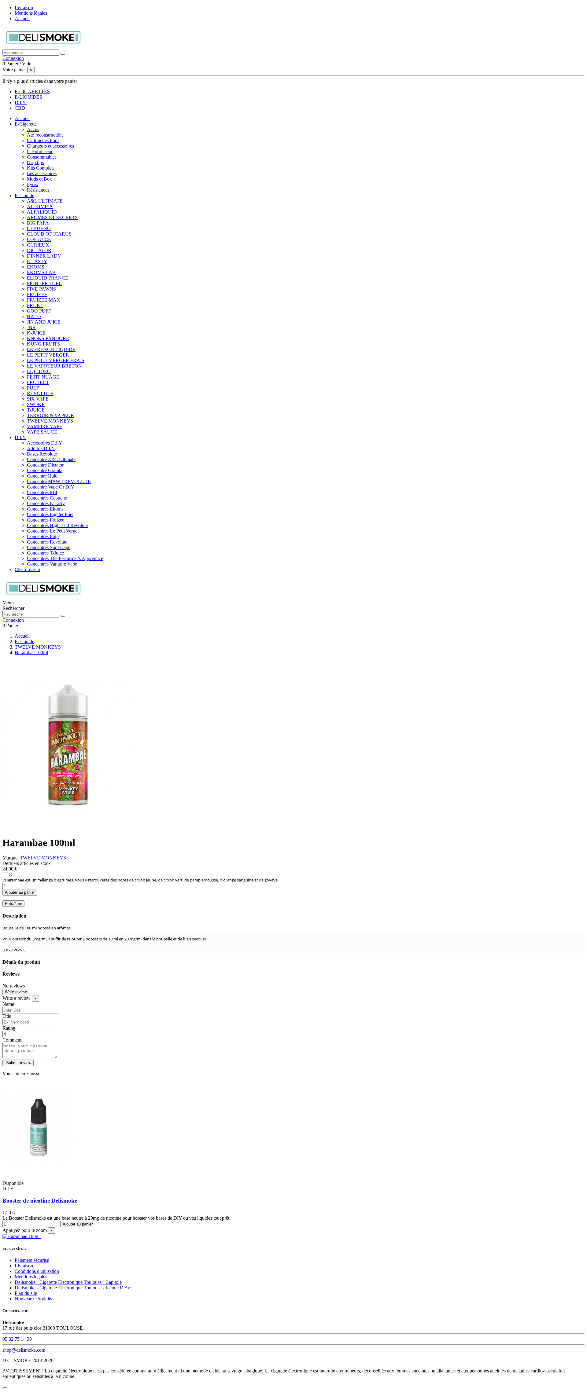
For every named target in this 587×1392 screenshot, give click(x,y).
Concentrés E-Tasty (46, 503)
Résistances (38, 189)
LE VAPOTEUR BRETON (54, 365)
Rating (8, 1028)
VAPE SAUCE (42, 431)
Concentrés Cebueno (47, 497)
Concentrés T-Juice (45, 552)
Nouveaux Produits (33, 1298)
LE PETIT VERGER (48, 354)
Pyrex (32, 184)
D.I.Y (20, 437)
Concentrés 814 (42, 492)
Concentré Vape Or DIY (50, 486)
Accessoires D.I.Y (44, 442)
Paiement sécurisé (32, 1260)
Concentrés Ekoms (45, 508)
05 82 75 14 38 (17, 1339)
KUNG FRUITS (43, 343)
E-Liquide (24, 195)
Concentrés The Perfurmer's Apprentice (65, 558)
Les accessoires (42, 173)
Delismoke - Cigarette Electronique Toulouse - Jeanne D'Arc (73, 1287)
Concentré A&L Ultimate (51, 459)
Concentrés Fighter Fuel (50, 514)
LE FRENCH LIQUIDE (51, 349)
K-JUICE (36, 332)
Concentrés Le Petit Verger (53, 530)
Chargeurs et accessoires (50, 145)
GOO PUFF (39, 310)
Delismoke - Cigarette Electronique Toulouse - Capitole (68, 1282)
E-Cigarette (26, 123)
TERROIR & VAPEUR (50, 415)
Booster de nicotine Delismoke (39, 1200)
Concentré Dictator (45, 464)
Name (8, 1004)
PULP (33, 387)
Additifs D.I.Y (41, 448)
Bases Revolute (42, 453)
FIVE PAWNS (41, 288)
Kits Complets (40, 167)
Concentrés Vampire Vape (52, 563)
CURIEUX (38, 244)
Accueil (22, 18)
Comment (11, 1039)
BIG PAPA (38, 222)
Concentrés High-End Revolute (57, 525)
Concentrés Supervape (48, 547)
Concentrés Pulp (43, 536)
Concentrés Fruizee (45, 519)
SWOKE (36, 404)
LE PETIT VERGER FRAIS (55, 360)
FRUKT (35, 305)
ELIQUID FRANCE (47, 277)
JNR (31, 327)
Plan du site (26, 1293)
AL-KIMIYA (40, 206)
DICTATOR (39, 250)
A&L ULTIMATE (45, 200)
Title (6, 1016)
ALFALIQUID (42, 211)
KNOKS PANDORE (48, 338)
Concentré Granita (44, 470)
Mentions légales (31, 13)
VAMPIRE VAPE (44, 426)
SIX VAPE (38, 398)
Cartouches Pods (43, 140)
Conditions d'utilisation (37, 1271)
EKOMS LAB (41, 272)
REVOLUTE (40, 393)
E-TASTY (37, 261)
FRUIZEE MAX (43, 299)
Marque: (10, 857)
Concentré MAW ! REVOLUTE (59, 481)
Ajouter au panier (20, 892)
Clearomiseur (40, 151)
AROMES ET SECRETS (52, 217)
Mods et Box (39, 178)
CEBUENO (39, 228)
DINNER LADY (44, 255)
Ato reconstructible (45, 134)
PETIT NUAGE (43, 376)
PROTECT (38, 382)
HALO (34, 316)
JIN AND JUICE (44, 321)
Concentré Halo (42, 475)
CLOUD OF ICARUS (49, 233)
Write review (16, 992)
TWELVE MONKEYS (50, 420)
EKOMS (35, 266)
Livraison (24, 7)
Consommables (42, 156)
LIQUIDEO (39, 371)
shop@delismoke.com (23, 1350)
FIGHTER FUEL (44, 283)
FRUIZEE (37, 294)
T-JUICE (36, 409)
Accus (33, 129)
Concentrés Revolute (47, 541)
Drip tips (35, 162)
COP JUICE (39, 239)
